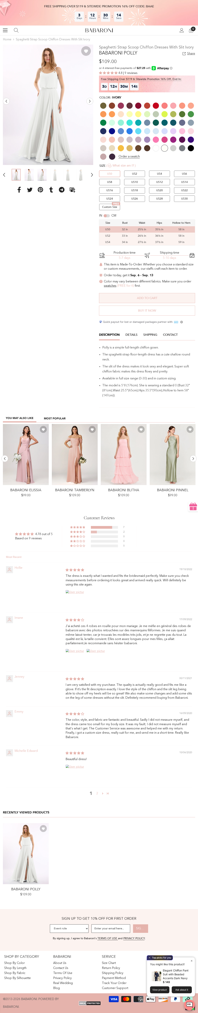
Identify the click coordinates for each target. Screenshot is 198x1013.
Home (7, 39)
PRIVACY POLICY (134, 938)
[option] (48, 105)
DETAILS (131, 335)
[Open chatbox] (189, 1004)
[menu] (5, 30)
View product (159, 989)
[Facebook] (19, 189)
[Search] (16, 30)
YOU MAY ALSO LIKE (19, 418)
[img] (75, 570)
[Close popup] (191, 961)
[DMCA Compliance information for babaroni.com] (90, 1003)
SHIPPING (150, 335)
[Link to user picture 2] (95, 658)
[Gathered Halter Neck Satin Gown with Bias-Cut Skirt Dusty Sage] (172, 454)
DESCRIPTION (109, 335)
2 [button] (97, 793)
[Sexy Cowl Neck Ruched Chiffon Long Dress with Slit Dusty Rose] (26, 454)
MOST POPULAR (55, 418)
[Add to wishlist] (86, 51)
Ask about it (181, 989)
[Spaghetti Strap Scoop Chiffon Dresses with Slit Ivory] (26, 853)
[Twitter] (30, 189)
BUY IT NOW (147, 310)
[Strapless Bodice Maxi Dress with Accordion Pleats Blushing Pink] (124, 454)
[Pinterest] (40, 189)
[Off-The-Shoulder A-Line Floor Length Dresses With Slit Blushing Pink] (75, 454)
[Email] (72, 189)
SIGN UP (142, 928)
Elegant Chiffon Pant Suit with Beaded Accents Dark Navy (176, 974)
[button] (6, 101)
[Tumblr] (51, 189)
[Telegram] (62, 189)
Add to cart (147, 298)
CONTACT (170, 335)
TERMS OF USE (107, 938)
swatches (110, 285)
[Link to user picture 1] (75, 599)
